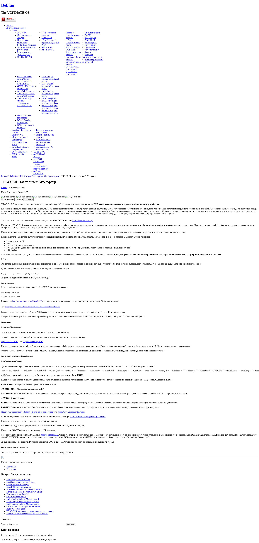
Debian (7, 5)
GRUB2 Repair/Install (16, 496)
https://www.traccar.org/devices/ (71, 412)
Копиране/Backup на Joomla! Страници (24, 492)
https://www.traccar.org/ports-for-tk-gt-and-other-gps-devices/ (27, 412)
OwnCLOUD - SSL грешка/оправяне (23, 506)
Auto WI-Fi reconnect (15, 509)
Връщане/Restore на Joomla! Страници (24, 489)
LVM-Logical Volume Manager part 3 (22, 504)
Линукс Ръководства (33, 176)
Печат (4, 187)
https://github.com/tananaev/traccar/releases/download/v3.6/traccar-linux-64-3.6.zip (32, 306)
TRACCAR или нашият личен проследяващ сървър (30, 511)
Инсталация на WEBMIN (18, 479)
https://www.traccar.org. (82, 220)
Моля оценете (7, 199)
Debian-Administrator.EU (12, 176)
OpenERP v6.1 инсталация (18, 487)
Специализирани (52, 176)
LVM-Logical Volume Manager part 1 (22, 499)
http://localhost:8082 (9, 341)
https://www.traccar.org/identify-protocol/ (87, 416)
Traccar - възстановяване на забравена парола (27, 513)
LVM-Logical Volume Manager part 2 (22, 501)
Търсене (5, 524)
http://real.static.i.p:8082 (33, 341)
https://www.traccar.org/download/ (27, 301)
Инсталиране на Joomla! (17, 494)
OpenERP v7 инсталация (17, 484)
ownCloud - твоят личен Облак (20, 482)
